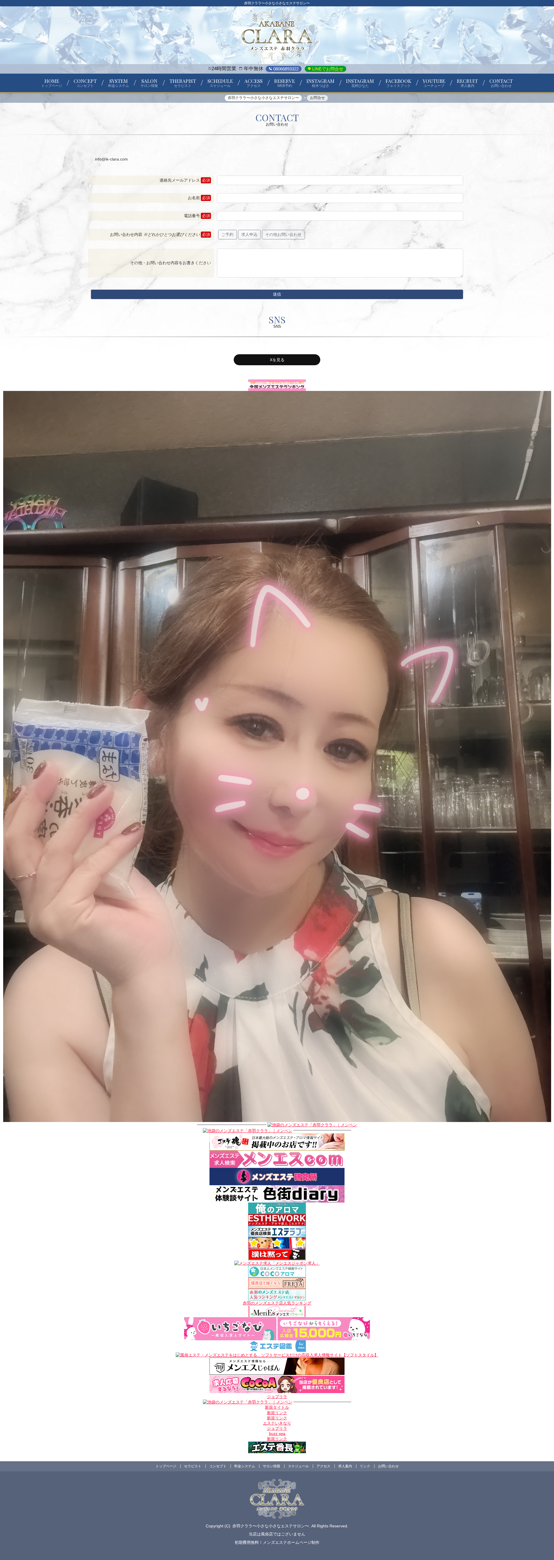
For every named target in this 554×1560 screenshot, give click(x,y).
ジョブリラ (277, 1396)
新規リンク (277, 1412)
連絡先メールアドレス (180, 180)
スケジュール (298, 1466)
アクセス (323, 1466)
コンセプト (218, 1466)
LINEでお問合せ (327, 68)
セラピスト (192, 1466)
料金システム (244, 1466)
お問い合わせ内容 (155, 234)
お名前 (194, 197)
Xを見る (277, 359)
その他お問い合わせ (283, 234)
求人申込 (249, 234)
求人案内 (345, 1466)
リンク (365, 1466)
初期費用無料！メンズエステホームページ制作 (277, 1542)
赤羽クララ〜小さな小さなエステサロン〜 (270, 1526)
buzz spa (277, 1433)
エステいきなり (277, 1423)
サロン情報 (271, 1466)
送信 (277, 294)
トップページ (166, 1466)
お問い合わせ (388, 1466)
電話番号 (192, 215)
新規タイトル (277, 1407)
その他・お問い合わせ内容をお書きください (170, 262)
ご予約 (227, 234)
